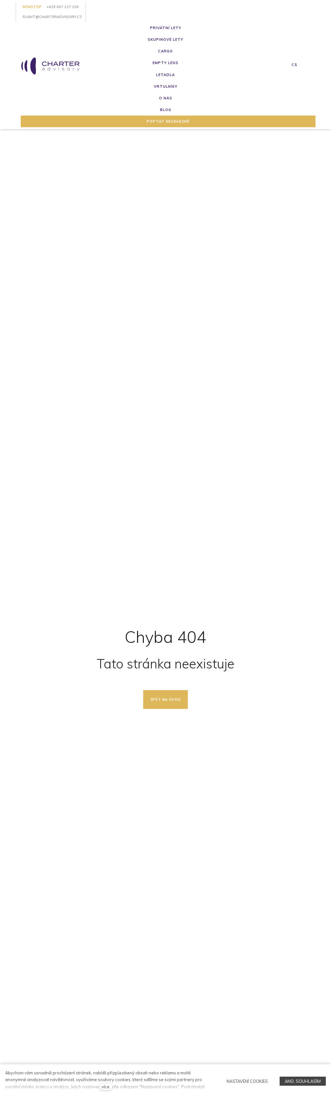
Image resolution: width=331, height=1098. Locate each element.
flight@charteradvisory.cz (52, 17)
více (105, 1086)
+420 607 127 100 (63, 7)
